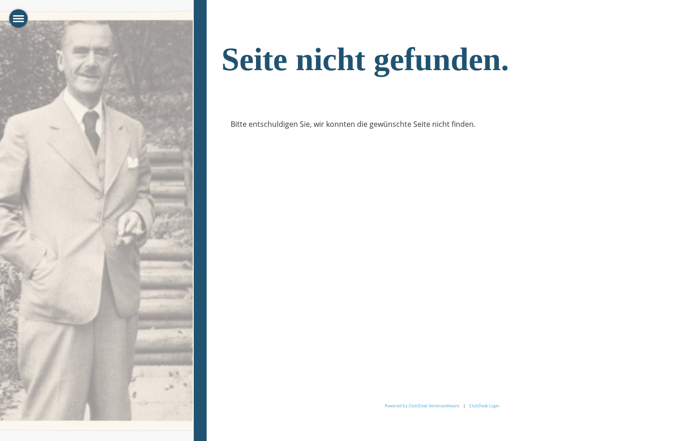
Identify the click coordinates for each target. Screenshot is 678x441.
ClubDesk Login (484, 406)
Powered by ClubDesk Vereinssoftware (422, 406)
